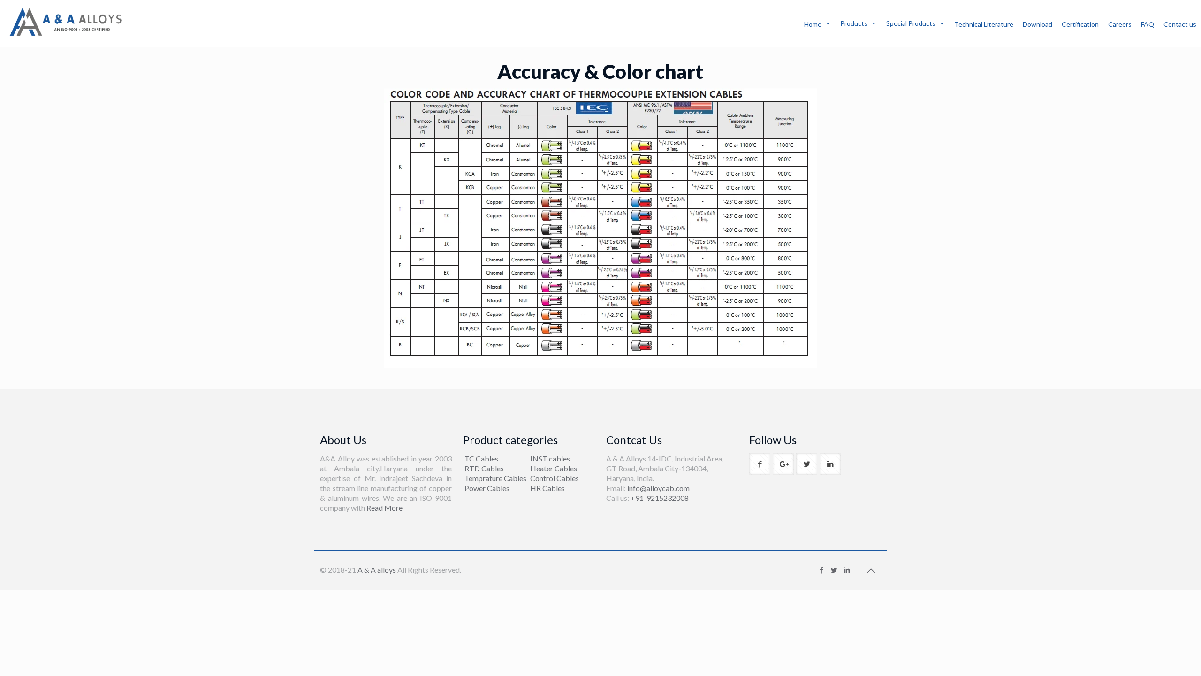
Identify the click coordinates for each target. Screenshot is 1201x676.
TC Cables (481, 458)
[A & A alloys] (65, 21)
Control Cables (554, 478)
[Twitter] (834, 570)
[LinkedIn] (847, 570)
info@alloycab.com (658, 488)
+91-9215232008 (660, 497)
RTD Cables (484, 468)
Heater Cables (553, 468)
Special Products (910, 23)
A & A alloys (376, 569)
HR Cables (547, 488)
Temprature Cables (495, 478)
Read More (384, 507)
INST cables (550, 458)
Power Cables (486, 488)
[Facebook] (822, 570)
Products (853, 23)
